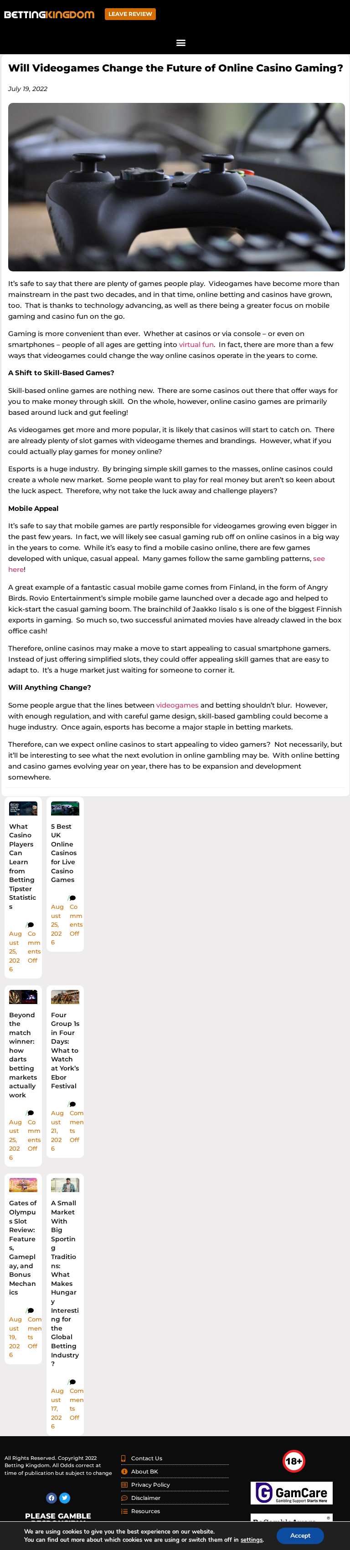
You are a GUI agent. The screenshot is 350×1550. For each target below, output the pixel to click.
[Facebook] (51, 1498)
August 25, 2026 (15, 951)
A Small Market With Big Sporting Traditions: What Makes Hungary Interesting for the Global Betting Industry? (65, 1283)
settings (251, 1540)
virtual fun (196, 344)
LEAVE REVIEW (130, 13)
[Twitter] (64, 1498)
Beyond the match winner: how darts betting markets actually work (23, 1055)
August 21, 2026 (57, 1130)
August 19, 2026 (15, 1336)
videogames (177, 705)
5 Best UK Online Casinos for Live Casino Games (64, 853)
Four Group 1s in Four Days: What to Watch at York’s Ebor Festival (65, 1051)
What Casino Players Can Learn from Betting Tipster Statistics (22, 866)
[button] (180, 42)
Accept (300, 1535)
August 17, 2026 (57, 1408)
